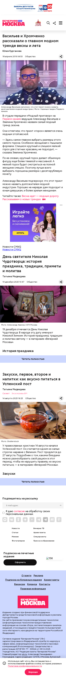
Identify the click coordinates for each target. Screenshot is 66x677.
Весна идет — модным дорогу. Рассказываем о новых (30, 197)
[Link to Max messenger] (4, 519)
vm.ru (24, 654)
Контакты (44, 584)
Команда (32, 584)
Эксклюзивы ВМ (19, 393)
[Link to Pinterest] (58, 519)
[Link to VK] (11, 519)
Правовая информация (33, 588)
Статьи (15, 532)
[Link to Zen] (25, 519)
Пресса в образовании (43, 541)
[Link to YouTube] (31, 519)
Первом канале (11, 119)
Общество (30, 56)
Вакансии (19, 584)
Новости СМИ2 (11, 249)
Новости (16, 528)
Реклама (38, 575)
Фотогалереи (18, 541)
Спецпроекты (39, 537)
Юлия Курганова (11, 50)
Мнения (15, 537)
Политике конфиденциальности (25, 666)
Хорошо (33, 672)
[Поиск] (48, 23)
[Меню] (61, 23)
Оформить (20, 562)
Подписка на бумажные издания (23, 579)
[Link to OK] (18, 519)
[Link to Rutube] (52, 519)
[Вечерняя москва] (33, 602)
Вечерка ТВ (38, 528)
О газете (26, 575)
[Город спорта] (38, 22)
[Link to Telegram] (38, 519)
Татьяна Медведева (13, 276)
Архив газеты (39, 532)
